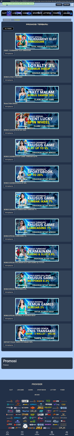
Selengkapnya (9, 53)
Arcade (37, 394)
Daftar (66, 4)
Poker (62, 390)
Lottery (53, 390)
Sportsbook (41, 390)
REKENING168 (7, 20)
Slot (11, 390)
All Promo (8, 28)
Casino (30, 390)
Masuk (59, 4)
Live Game (20, 390)
